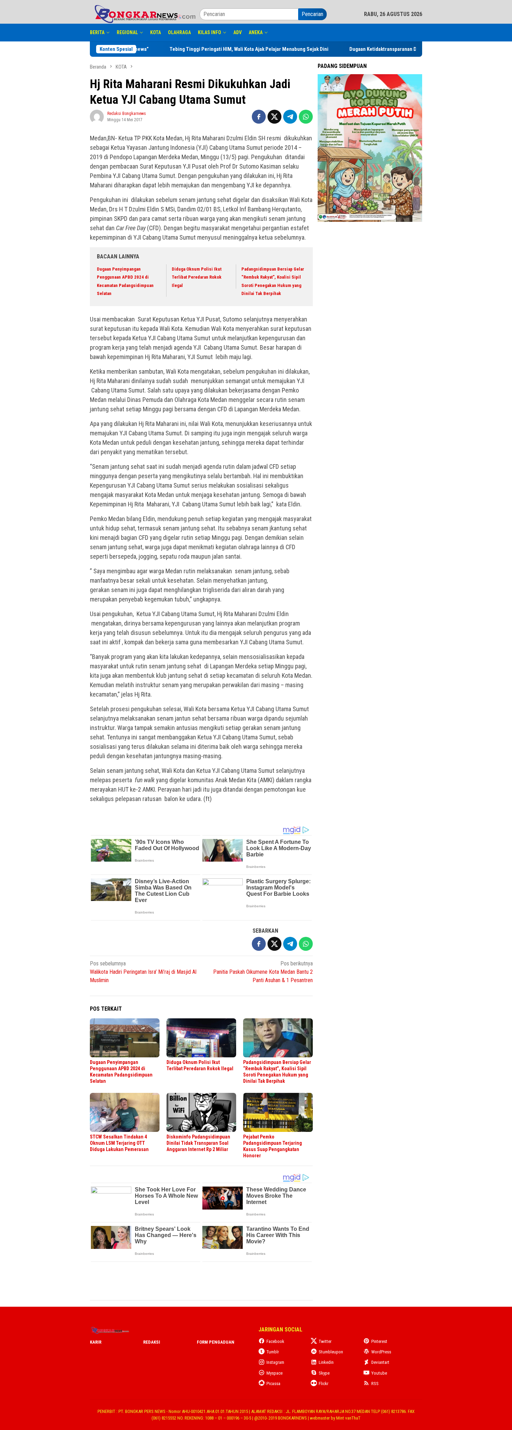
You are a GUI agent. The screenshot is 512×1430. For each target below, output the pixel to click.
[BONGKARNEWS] (145, 13)
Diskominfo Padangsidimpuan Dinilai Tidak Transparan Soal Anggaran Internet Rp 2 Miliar (198, 1143)
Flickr (323, 1383)
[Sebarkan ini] (259, 117)
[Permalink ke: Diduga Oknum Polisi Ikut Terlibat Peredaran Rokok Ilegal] (201, 1037)
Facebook (275, 1341)
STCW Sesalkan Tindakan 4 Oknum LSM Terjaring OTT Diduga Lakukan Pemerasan (119, 1143)
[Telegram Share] (290, 117)
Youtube (379, 1373)
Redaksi (151, 1342)
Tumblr (272, 1351)
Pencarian (312, 14)
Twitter (325, 1341)
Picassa (273, 1383)
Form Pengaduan (215, 1342)
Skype (324, 1373)
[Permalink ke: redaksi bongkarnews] (97, 116)
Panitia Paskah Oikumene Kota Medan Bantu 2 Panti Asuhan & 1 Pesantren (263, 972)
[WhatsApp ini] (306, 117)
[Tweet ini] (274, 117)
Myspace (274, 1373)
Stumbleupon (331, 1351)
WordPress (381, 1351)
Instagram (275, 1362)
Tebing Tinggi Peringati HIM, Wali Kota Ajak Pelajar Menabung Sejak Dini (268, 49)
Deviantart (380, 1362)
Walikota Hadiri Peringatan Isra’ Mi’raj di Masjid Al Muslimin (143, 972)
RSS (375, 1383)
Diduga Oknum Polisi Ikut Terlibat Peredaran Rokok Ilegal (197, 277)
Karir (95, 1342)
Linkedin (326, 1362)
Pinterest (379, 1341)
